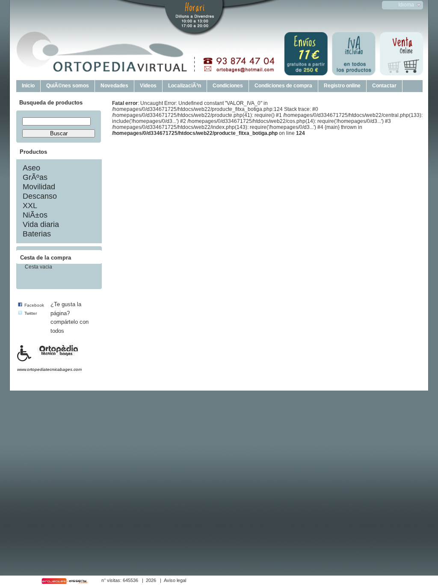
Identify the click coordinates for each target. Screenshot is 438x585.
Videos (148, 86)
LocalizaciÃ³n (184, 86)
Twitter (30, 313)
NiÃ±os (35, 215)
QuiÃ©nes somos (67, 86)
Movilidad (39, 186)
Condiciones (228, 86)
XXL (30, 205)
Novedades (114, 86)
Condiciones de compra (283, 86)
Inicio (28, 86)
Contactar (384, 86)
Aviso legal (175, 580)
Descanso (40, 196)
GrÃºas (35, 177)
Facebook (34, 305)
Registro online (342, 86)
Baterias (37, 234)
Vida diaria (41, 224)
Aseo (31, 168)
